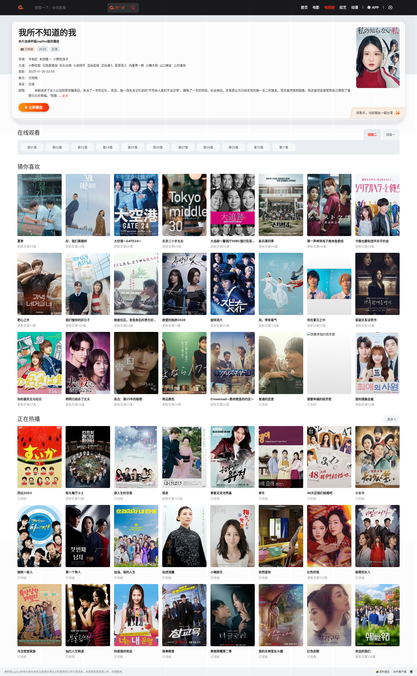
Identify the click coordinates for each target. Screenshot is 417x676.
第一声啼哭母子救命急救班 (325, 241)
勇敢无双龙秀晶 (221, 493)
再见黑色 (168, 399)
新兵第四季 (266, 241)
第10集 (258, 147)
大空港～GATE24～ (127, 241)
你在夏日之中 (316, 320)
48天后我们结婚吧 (319, 493)
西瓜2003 (24, 493)
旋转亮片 (216, 320)
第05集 (133, 147)
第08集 (208, 147)
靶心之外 (23, 320)
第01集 (32, 147)
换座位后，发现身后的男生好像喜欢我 (136, 320)
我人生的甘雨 (123, 493)
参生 (262, 493)
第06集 (158, 147)
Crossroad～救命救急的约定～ (232, 399)
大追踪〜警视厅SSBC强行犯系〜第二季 (232, 241)
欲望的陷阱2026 (173, 320)
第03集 (83, 147)
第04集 (108, 147)
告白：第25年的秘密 (128, 399)
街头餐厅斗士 (75, 493)
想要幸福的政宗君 (319, 399)
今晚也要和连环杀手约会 (372, 241)
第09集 (233, 147)
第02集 (57, 147)
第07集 (183, 147)
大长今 (359, 493)
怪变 (165, 493)
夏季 (20, 241)
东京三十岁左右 (173, 241)
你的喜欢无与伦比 (29, 399)
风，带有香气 (268, 320)
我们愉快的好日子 (78, 320)
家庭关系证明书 (366, 320)
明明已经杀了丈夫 (78, 399)
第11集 (283, 147)
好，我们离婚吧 (76, 241)
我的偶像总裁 (364, 399)
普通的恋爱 (266, 399)
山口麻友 (166, 65)
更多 (390, 419)
